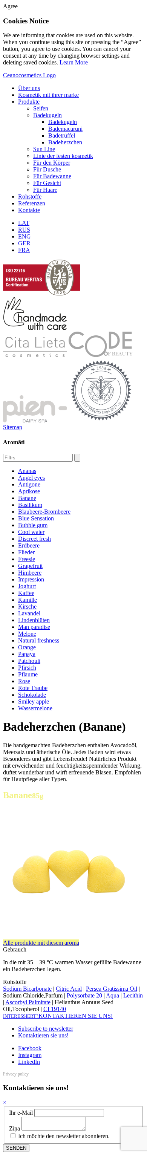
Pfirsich (27, 667)
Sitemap (12, 427)
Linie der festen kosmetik (63, 156)
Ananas (27, 471)
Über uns (29, 88)
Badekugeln (47, 115)
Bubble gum (32, 525)
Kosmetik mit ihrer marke (48, 95)
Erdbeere (29, 545)
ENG (24, 236)
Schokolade (32, 694)
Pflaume (28, 674)
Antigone (29, 484)
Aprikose (29, 491)
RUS (24, 229)
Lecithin (133, 995)
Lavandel (29, 613)
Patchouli (29, 661)
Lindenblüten (34, 620)
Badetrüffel (61, 135)
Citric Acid (69, 988)
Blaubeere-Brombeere (44, 511)
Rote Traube (32, 688)
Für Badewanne (52, 176)
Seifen (40, 108)
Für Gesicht (47, 183)
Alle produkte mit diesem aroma (41, 942)
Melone (27, 633)
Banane (27, 498)
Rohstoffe (29, 196)
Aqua (112, 995)
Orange (27, 647)
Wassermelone (35, 708)
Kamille (27, 600)
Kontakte (29, 210)
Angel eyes (31, 477)
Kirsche (27, 606)
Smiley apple (33, 701)
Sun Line (44, 149)
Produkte (29, 101)
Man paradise (34, 627)
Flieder (26, 552)
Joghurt (27, 586)
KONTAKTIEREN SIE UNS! (58, 1016)
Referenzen (31, 203)
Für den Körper (51, 162)
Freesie (26, 559)
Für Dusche (47, 169)
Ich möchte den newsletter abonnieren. (63, 1136)
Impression (31, 579)
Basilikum (30, 505)
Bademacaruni (65, 128)
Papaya (26, 654)
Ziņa (14, 1128)
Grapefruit (30, 566)
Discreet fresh (34, 538)
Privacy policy (16, 1074)
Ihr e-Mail (21, 1112)
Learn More (74, 62)
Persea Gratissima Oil (111, 988)
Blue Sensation (36, 518)
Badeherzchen (65, 142)
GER (24, 243)
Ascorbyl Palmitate (28, 1002)
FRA (24, 250)
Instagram (29, 1055)
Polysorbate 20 (84, 995)
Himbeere (29, 572)
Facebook (29, 1048)
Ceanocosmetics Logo (29, 75)
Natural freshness (38, 640)
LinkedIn (29, 1062)
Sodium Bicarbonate (27, 988)
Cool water (31, 532)
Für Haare (45, 190)
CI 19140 (54, 1009)
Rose (24, 681)
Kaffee (26, 593)
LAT (23, 223)
